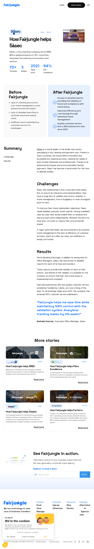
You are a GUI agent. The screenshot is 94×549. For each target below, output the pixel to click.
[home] (12, 5)
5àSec (40, 149)
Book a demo (76, 5)
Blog (69, 505)
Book (39, 505)
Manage (40, 511)
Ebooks (70, 508)
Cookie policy (54, 541)
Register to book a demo (45, 469)
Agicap (56, 505)
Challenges (9, 157)
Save (39, 508)
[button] (88, 5)
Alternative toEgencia (84, 508)
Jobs (81, 514)
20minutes (58, 508)
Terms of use (68, 541)
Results (7, 161)
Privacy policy (41, 541)
